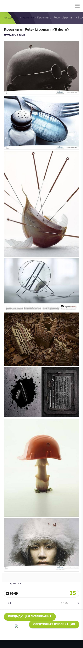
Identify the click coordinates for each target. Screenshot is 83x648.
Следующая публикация (54, 624)
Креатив (28, 18)
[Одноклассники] (12, 593)
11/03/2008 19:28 (14, 35)
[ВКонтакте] (7, 593)
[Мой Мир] (16, 593)
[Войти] (17, 6)
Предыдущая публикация (30, 616)
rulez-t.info (11, 18)
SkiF (10, 603)
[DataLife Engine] (6, 6)
